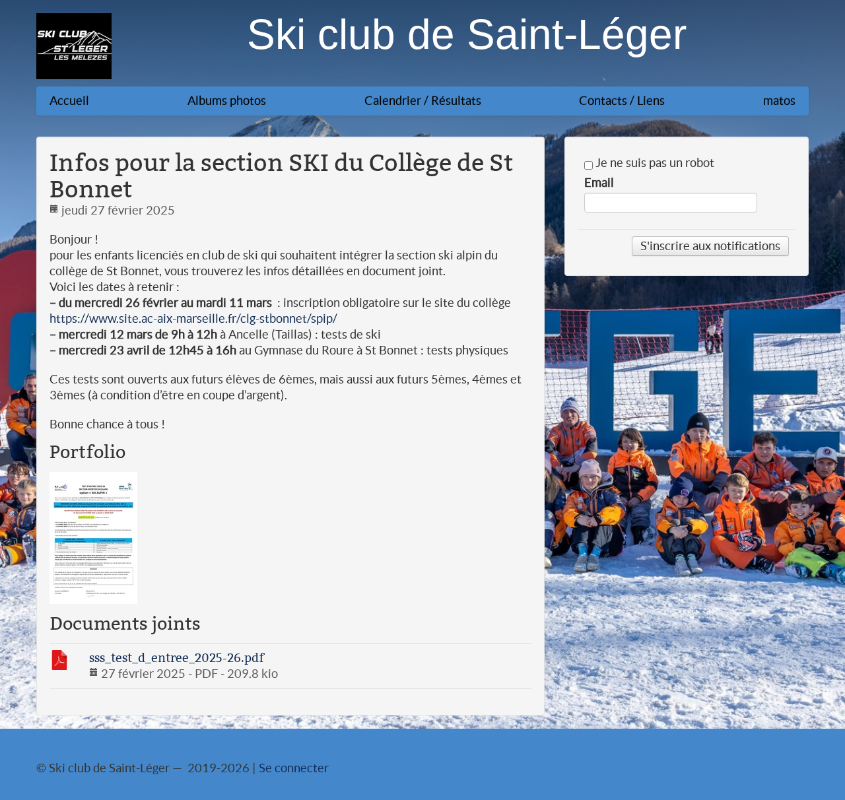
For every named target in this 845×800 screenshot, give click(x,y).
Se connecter (294, 768)
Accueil (69, 101)
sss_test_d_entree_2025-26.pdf (176, 657)
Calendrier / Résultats (422, 101)
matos (779, 101)
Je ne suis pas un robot (653, 163)
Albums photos (226, 101)
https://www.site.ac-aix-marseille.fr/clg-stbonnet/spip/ (193, 318)
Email (599, 182)
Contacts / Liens (622, 101)
